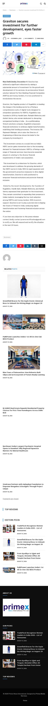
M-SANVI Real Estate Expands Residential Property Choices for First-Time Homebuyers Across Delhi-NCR (23, 410)
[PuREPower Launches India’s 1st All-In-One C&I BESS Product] (24, 322)
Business (7, 16)
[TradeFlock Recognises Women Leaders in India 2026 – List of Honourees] (9, 528)
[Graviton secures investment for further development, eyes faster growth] (24, 63)
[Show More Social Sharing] (43, 45)
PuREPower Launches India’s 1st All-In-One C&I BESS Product (30, 568)
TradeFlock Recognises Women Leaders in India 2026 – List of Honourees (30, 528)
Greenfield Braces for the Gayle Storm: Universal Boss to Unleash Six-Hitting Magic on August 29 (23, 302)
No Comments (29, 38)
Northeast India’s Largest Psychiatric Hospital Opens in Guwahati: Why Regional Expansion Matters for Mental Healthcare (22, 448)
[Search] (44, 3)
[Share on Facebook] (7, 45)
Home (25, 700)
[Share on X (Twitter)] (16, 45)
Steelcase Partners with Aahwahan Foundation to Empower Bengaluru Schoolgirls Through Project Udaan (23, 486)
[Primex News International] (24, 3)
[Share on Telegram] (36, 45)
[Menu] (4, 4)
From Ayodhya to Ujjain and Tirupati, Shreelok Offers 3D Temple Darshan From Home (28, 555)
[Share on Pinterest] (26, 45)
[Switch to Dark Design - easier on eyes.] (41, 4)
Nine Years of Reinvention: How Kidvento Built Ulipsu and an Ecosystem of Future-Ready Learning (24, 373)
